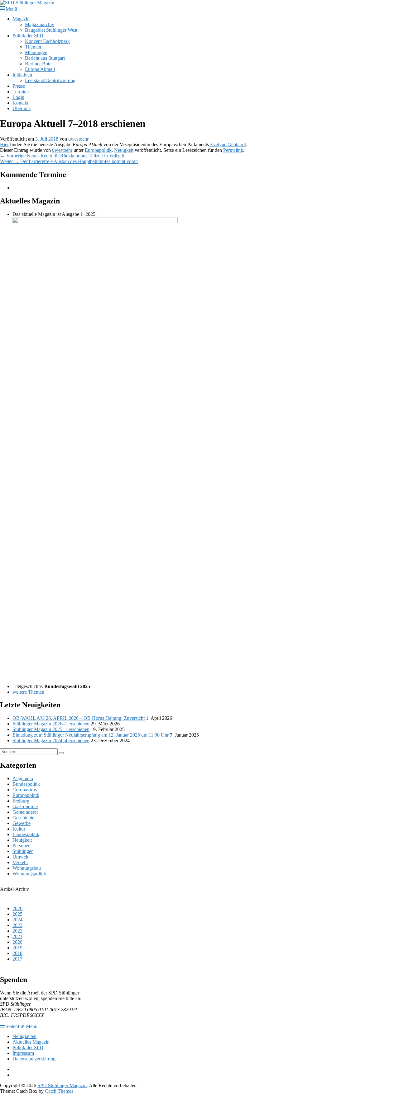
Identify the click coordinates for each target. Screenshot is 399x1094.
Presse (18, 86)
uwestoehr (78, 139)
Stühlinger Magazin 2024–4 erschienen (50, 740)
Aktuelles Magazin (31, 1042)
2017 (17, 958)
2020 (17, 942)
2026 (17, 908)
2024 (17, 919)
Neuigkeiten (24, 1036)
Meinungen (36, 52)
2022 (17, 930)
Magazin (21, 18)
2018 (17, 953)
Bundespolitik (26, 784)
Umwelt (20, 856)
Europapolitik (98, 150)
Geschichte (23, 817)
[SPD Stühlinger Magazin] (27, 2)
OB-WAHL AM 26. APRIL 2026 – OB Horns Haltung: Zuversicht (78, 718)
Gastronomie (25, 806)
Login (18, 97)
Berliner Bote (38, 63)
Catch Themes (59, 1091)
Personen (21, 845)
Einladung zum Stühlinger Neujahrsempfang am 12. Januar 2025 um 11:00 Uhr (90, 735)
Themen (33, 46)
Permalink (233, 150)
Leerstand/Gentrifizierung (50, 80)
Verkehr (20, 862)
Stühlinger (22, 851)
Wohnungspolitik (29, 873)
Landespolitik (25, 834)
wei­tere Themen (28, 692)
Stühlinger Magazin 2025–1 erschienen (50, 729)
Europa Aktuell (40, 69)
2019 (17, 947)
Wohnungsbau (26, 868)
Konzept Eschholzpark (47, 41)
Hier (4, 144)
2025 (17, 914)
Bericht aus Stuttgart (45, 58)
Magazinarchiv (39, 24)
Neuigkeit (123, 150)
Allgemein (22, 778)
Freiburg (20, 800)
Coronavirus (24, 789)
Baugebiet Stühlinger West (51, 30)
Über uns (21, 108)
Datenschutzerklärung (33, 1058)
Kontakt (20, 102)
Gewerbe (21, 823)
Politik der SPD (27, 35)
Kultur (18, 828)
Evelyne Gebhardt (228, 144)
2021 (17, 936)
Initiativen (22, 74)
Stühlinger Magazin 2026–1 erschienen (50, 723)
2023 (17, 925)
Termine (20, 91)
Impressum (23, 1053)
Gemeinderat (25, 812)
